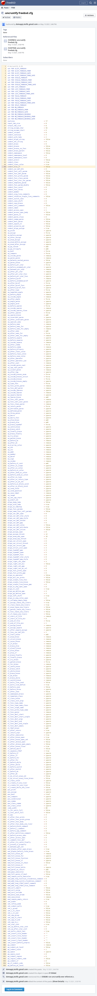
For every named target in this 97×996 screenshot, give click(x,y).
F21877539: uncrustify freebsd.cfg (16, 49)
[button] (95, 3)
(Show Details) (58, 981)
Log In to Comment (14, 989)
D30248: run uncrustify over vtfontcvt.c (58, 977)
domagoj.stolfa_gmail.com (27, 24)
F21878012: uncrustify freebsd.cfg (16, 41)
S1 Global (52, 973)
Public (18, 17)
